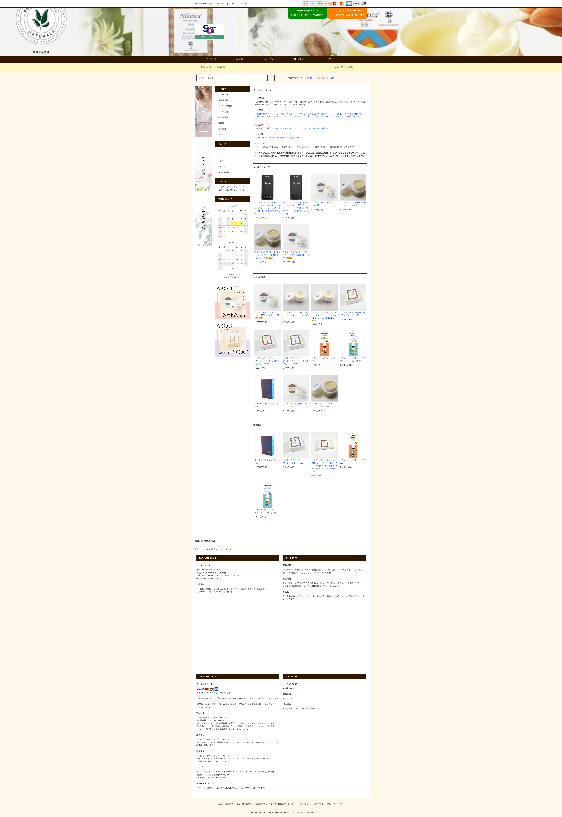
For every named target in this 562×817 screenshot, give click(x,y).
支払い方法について (226, 804)
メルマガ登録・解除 (343, 67)
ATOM (341, 804)
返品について (261, 804)
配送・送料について (245, 804)
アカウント (211, 59)
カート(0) (326, 59)
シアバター (310, 78)
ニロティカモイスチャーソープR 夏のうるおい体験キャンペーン (232, 188)
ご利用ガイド (205, 67)
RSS (335, 804)
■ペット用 (222, 167)
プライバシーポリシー (302, 804)
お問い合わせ (298, 59)
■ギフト (221, 161)
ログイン (269, 59)
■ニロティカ (223, 150)
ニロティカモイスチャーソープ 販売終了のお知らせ (276, 138)
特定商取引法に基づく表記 (280, 804)
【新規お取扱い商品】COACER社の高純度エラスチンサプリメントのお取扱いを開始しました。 (295, 128)
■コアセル (222, 155)
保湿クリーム (322, 78)
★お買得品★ (224, 172)
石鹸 (332, 78)
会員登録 (240, 59)
